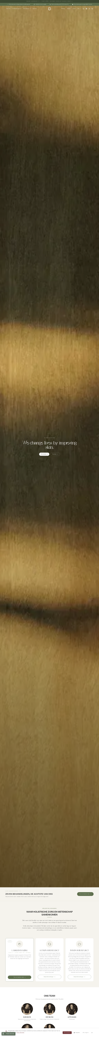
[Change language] (86, 8)
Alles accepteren (67, 1032)
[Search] (83, 8)
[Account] (89, 8)
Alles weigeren (86, 1032)
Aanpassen (77, 1032)
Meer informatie (20, 1032)
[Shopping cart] (92, 8)
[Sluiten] (92, 1032)
